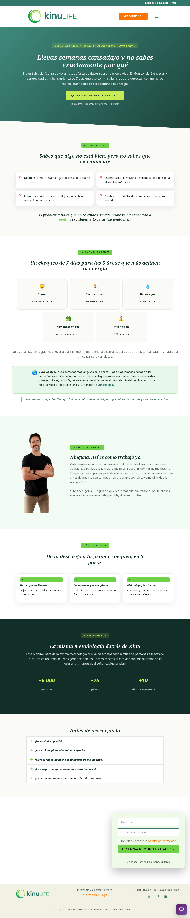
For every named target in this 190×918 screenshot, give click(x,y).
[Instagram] (149, 896)
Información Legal (95, 895)
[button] (95, 741)
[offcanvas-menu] (155, 16)
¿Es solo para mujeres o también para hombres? (65, 769)
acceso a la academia (161, 3)
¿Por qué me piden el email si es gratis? (60, 750)
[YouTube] (157, 896)
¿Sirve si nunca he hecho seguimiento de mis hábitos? (69, 760)
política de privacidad (161, 841)
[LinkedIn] (165, 896)
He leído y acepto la (148, 841)
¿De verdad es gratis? (48, 741)
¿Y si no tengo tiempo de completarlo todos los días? (68, 778)
